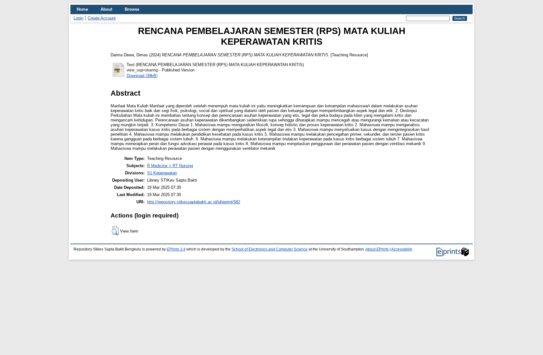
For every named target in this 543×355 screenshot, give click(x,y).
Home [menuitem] (82, 9)
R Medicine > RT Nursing (170, 165)
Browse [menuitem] (132, 9)
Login (78, 18)
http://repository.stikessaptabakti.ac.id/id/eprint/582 (193, 202)
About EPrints (377, 249)
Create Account (102, 18)
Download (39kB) (142, 75)
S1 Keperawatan (162, 173)
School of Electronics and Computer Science (270, 249)
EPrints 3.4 (176, 249)
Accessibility (401, 249)
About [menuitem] (106, 9)
